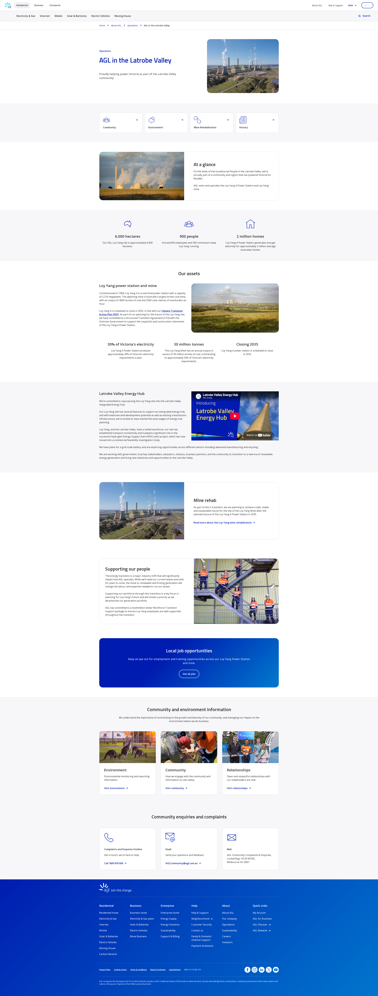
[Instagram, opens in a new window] (255, 970)
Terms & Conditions (138, 969)
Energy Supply (169, 918)
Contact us (197, 930)
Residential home (108, 912)
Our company (229, 918)
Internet (45, 16)
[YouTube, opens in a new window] (276, 970)
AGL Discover (262, 924)
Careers (226, 936)
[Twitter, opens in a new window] (269, 970)
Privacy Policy (104, 969)
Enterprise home (170, 912)
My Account (259, 912)
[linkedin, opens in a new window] (262, 970)
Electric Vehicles (100, 16)
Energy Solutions (170, 924)
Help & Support (335, 5)
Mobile (58, 16)
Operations (228, 924)
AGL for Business (262, 918)
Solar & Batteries (77, 16)
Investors (227, 942)
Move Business (138, 936)
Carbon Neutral (108, 954)
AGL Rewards (262, 930)
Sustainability (168, 930)
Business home (138, 912)
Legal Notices (175, 969)
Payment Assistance (202, 945)
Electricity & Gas (26, 17)
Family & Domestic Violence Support (201, 936)
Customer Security (201, 924)
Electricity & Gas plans (142, 918)
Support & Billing (170, 936)
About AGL (317, 5)
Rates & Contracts (158, 969)
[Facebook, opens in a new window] (247, 970)
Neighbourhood (202, 918)
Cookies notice (120, 969)
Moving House (123, 16)
